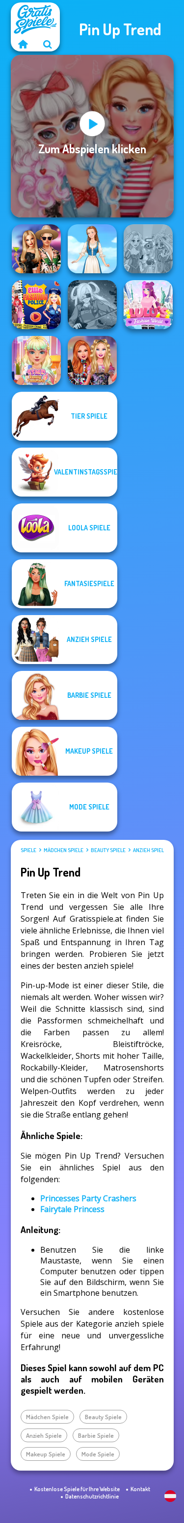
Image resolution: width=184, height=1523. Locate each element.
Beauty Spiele (108, 850)
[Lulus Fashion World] (148, 304)
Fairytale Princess (72, 1209)
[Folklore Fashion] (92, 248)
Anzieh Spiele (150, 850)
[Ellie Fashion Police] (36, 304)
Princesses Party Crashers (88, 1198)
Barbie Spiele (96, 1435)
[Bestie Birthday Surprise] (92, 360)
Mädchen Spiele (63, 850)
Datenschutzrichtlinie (92, 1496)
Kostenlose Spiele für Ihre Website (77, 1489)
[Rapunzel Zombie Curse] (148, 248)
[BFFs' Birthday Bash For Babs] (36, 248)
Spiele (28, 850)
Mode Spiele (97, 1454)
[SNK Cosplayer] (92, 304)
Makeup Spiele (45, 1454)
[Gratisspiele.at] (23, 44)
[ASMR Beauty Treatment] (36, 360)
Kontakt (140, 1489)
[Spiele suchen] (47, 44)
